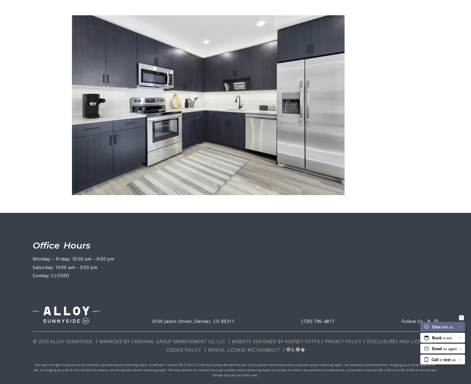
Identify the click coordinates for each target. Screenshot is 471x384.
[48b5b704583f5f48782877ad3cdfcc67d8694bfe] (208, 193)
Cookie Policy (184, 350)
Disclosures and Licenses (399, 341)
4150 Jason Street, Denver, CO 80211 (193, 321)
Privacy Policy (343, 341)
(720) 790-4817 (317, 321)
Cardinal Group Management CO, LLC (178, 341)
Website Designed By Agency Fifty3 (275, 341)
